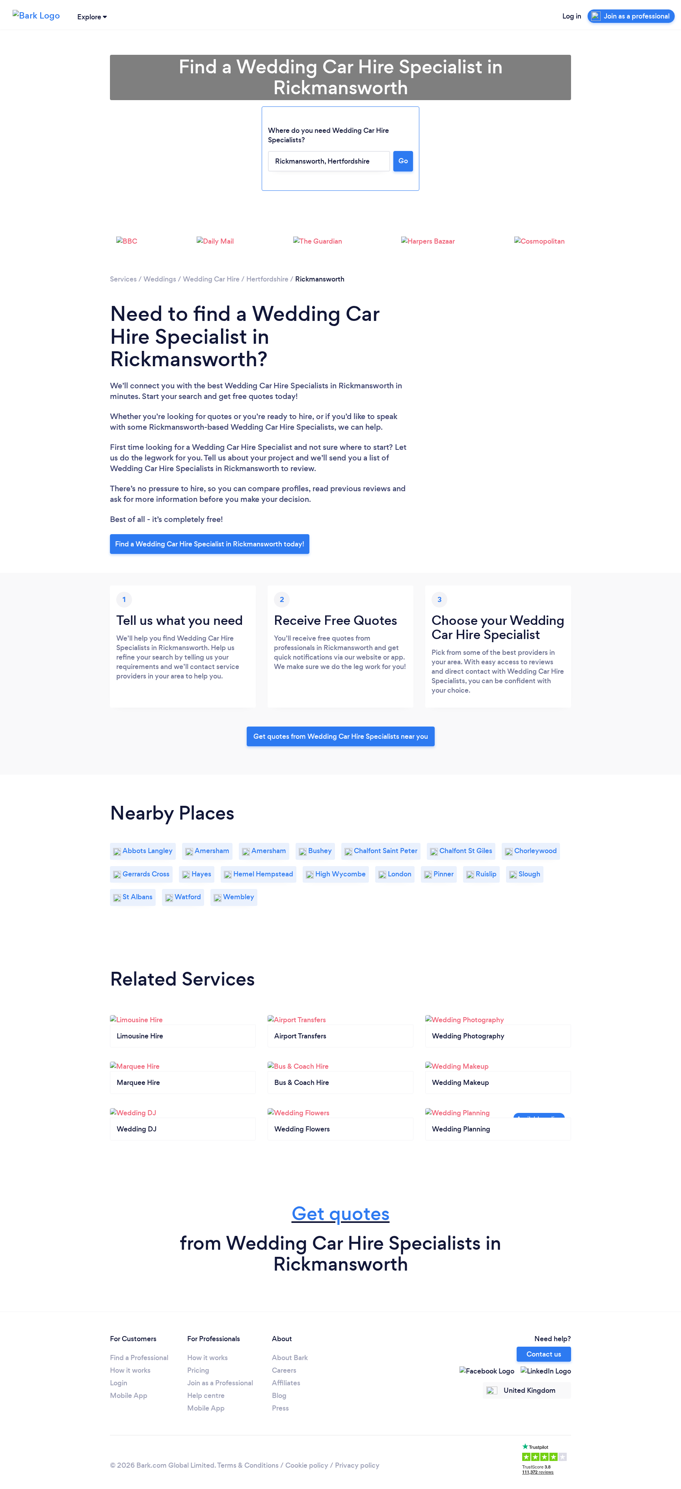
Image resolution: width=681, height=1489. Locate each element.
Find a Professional (139, 1357)
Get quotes (341, 1213)
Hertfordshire (267, 279)
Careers (284, 1370)
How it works (130, 1370)
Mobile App (128, 1395)
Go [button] (403, 161)
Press (280, 1408)
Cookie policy (306, 1465)
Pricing (198, 1370)
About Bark (290, 1357)
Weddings (159, 279)
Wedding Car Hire (211, 279)
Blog (279, 1395)
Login (118, 1383)
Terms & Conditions (248, 1465)
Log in (571, 16)
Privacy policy (357, 1465)
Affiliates (286, 1383)
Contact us (544, 1354)
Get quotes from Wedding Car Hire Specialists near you (340, 736)
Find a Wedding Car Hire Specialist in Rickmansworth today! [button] (209, 544)
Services (123, 279)
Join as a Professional (220, 1383)
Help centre (206, 1395)
